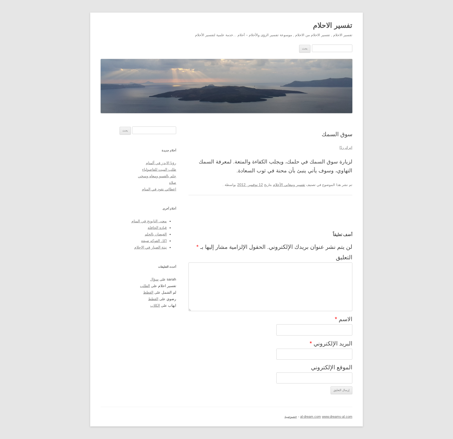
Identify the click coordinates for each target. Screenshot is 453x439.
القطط (148, 292)
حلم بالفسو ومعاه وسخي (157, 176)
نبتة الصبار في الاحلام (150, 247)
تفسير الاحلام (332, 25)
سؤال (154, 279)
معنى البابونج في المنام (149, 221)
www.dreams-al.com (337, 417)
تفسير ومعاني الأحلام (289, 185)
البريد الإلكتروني (331, 343)
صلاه (172, 183)
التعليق (344, 257)
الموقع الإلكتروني (331, 367)
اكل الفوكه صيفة (154, 241)
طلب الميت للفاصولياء (159, 170)
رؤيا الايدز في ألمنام (161, 163)
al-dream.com (310, 417)
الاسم (343, 319)
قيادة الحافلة (157, 228)
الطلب (145, 286)
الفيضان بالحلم (156, 234)
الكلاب (155, 306)
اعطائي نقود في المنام (159, 189)
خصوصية (290, 417)
